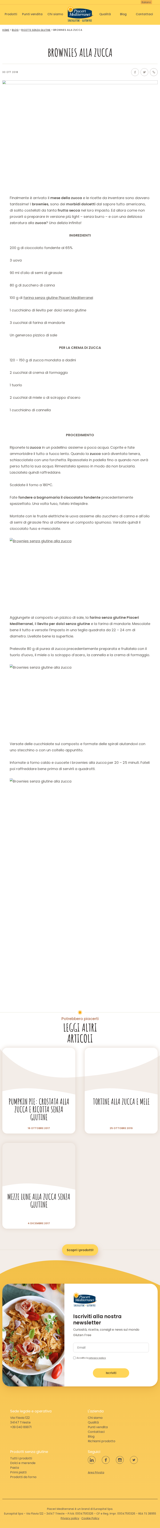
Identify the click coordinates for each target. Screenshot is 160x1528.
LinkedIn (92, 1460)
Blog (123, 14)
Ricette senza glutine (36, 30)
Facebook (135, 72)
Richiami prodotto (101, 1441)
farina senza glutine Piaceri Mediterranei (58, 297)
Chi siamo (55, 14)
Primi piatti (18, 1472)
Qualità (105, 14)
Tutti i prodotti (21, 1458)
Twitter (144, 72)
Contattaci (144, 14)
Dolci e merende (23, 1463)
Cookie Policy (90, 1518)
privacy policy (97, 1358)
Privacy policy (70, 1518)
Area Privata (96, 1472)
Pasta (14, 1467)
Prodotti (11, 14)
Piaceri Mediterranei (80, 14)
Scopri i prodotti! (80, 1250)
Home (5, 30)
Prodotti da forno (23, 1477)
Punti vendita (32, 14)
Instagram (120, 1460)
